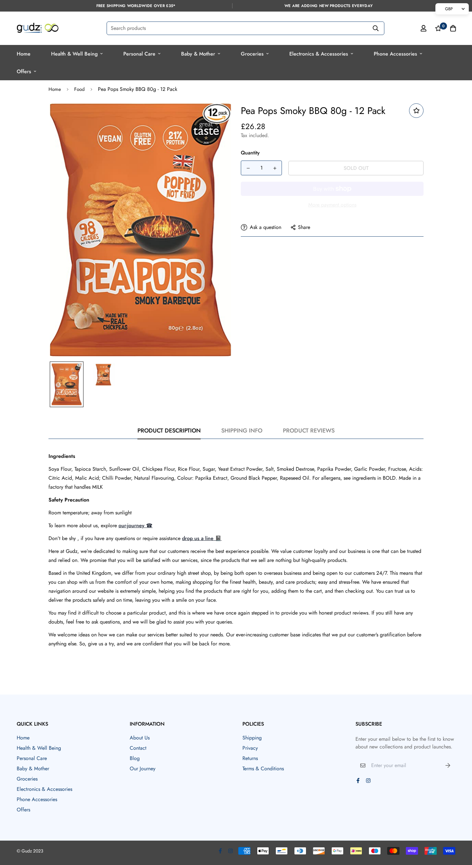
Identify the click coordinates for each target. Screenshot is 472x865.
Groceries (252, 53)
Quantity (250, 152)
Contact (138, 748)
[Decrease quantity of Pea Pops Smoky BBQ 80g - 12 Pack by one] (248, 168)
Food (79, 89)
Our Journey (142, 768)
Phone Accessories (395, 53)
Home (24, 53)
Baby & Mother (198, 53)
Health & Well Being (74, 53)
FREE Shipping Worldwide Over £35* (136, 6)
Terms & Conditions (263, 768)
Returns (250, 758)
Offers (24, 71)
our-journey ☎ (135, 525)
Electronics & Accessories (318, 53)
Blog (135, 758)
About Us (140, 737)
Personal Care (139, 53)
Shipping (252, 737)
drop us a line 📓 (202, 538)
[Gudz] (37, 28)
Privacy (250, 748)
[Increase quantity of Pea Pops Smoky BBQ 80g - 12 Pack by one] (275, 168)
